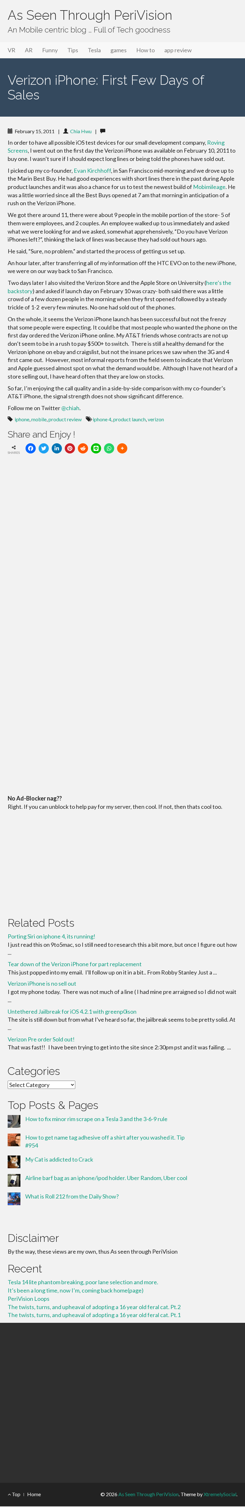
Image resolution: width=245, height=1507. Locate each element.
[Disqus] (122, 547)
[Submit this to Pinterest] (70, 448)
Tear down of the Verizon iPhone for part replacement (75, 963)
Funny (50, 50)
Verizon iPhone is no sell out (42, 983)
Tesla (94, 50)
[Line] (96, 448)
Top (15, 1494)
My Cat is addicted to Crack (59, 1159)
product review (65, 419)
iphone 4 (102, 419)
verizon (156, 419)
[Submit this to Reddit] (83, 448)
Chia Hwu (81, 131)
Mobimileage (209, 186)
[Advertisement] (122, 862)
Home (34, 1494)
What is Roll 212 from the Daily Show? (72, 1196)
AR (29, 50)
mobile (39, 419)
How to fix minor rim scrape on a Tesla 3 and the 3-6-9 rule (96, 1118)
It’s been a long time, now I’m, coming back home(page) (76, 1290)
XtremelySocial (220, 1494)
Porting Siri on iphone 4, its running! (51, 936)
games (118, 50)
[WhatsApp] (109, 448)
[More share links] (122, 448)
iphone (22, 419)
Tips (72, 50)
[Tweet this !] (44, 448)
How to (145, 50)
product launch (129, 419)
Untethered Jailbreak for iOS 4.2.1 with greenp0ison (72, 1011)
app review (178, 50)
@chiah (70, 407)
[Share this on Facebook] (31, 448)
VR (11, 50)
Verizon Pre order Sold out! (41, 1039)
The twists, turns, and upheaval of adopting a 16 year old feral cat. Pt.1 (94, 1314)
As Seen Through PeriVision (90, 15)
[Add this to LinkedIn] (57, 448)
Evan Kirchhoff (92, 170)
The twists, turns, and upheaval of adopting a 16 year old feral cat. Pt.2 (94, 1306)
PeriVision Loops (28, 1298)
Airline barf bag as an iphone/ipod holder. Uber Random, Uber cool (106, 1177)
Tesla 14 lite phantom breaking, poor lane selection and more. (83, 1282)
